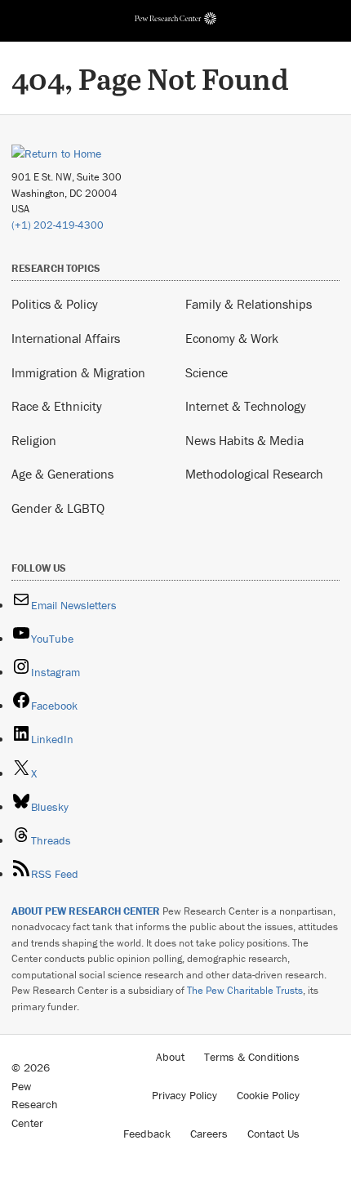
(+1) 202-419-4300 (57, 225)
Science (206, 372)
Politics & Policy (54, 304)
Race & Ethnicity (56, 406)
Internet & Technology (245, 406)
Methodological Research (254, 474)
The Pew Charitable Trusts (245, 990)
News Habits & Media (244, 440)
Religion (33, 440)
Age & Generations (62, 474)
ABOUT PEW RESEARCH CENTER (85, 911)
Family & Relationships (248, 304)
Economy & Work (231, 338)
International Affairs (65, 338)
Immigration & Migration (78, 372)
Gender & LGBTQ (57, 508)
